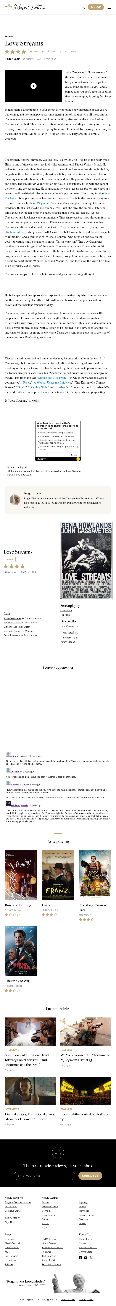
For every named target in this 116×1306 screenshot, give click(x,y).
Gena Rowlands (12, 635)
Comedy (46, 1210)
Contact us (84, 1243)
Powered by (13, 474)
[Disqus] (58, 788)
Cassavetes (66, 610)
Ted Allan (65, 614)
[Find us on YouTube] (85, 1257)
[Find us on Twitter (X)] (91, 1257)
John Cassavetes (12, 618)
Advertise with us (88, 1247)
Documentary (49, 1215)
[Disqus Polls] (58, 713)
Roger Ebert (12, 59)
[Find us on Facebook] (80, 1257)
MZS (7, 1251)
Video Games (49, 1243)
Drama (34, 51)
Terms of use (68, 1299)
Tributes (9, 1264)
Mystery (83, 1202)
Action (45, 1202)
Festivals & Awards (51, 1264)
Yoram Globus (67, 642)
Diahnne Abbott (15, 232)
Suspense (84, 1219)
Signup (96, 7)
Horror (45, 1223)
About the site (86, 1239)
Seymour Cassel (48, 203)
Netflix (82, 1206)
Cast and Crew (12, 1210)
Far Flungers (11, 1256)
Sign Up (9, 1222)
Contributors (85, 1251)
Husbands (62, 387)
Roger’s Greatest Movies (18, 1202)
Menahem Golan (69, 637)
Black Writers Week (52, 1247)
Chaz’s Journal (12, 1243)
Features (46, 1251)
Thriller (82, 1223)
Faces (26, 382)
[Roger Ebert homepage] (25, 7)
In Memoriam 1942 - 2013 (32, 1285)
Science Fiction (87, 1215)
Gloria (22, 387)
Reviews (9, 36)
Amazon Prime (50, 1206)
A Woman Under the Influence (52, 382)
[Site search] (83, 7)
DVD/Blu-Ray (49, 1239)
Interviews (10, 1260)
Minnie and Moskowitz (52, 378)
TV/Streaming (49, 1256)
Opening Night (39, 387)
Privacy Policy (86, 1299)
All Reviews (11, 1206)
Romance (84, 1210)
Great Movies (12, 1247)
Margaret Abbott (12, 631)
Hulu (44, 1227)
